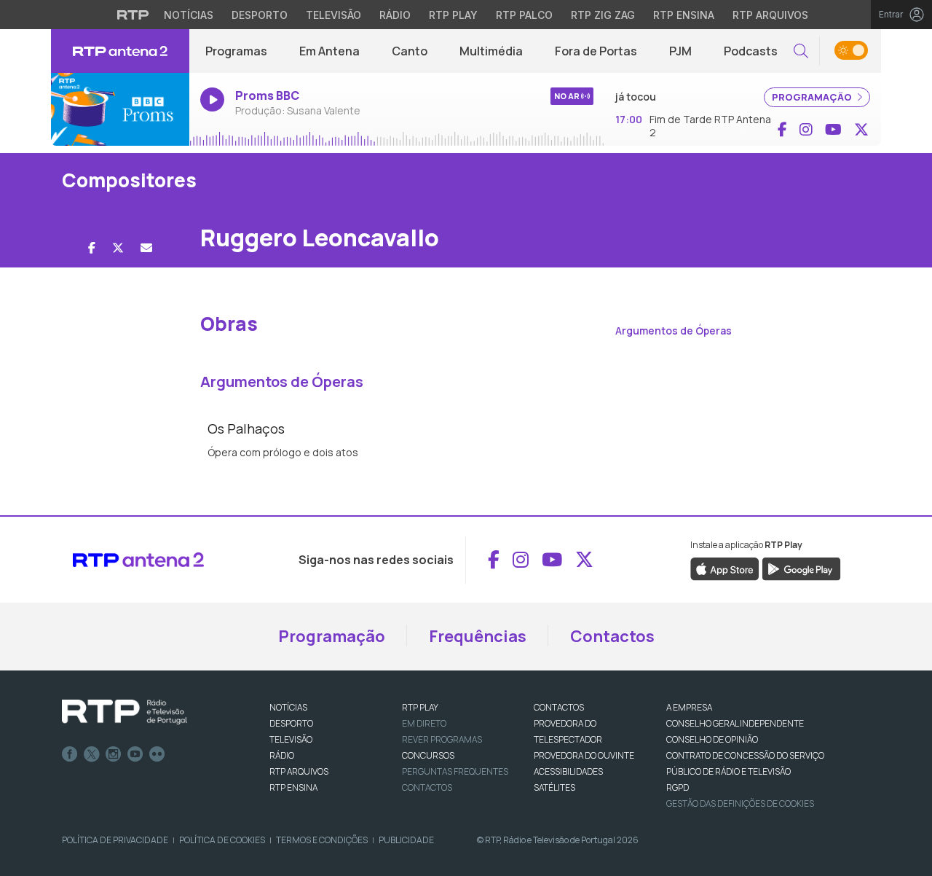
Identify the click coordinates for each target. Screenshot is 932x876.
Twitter (92, 754)
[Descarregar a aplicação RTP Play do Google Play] (801, 568)
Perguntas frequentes (455, 771)
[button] (801, 51)
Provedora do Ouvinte (584, 755)
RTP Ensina (683, 15)
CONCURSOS (428, 755)
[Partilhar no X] (118, 248)
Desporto (260, 15)
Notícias (188, 15)
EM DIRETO (424, 723)
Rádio (395, 15)
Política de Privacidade (115, 840)
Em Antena (329, 51)
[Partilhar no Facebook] (91, 248)
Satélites (554, 787)
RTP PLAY (420, 707)
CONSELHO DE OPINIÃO (712, 739)
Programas (236, 51)
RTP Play (453, 15)
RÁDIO (281, 755)
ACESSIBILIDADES (568, 771)
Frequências (477, 636)
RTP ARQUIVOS (298, 771)
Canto (409, 51)
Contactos (612, 636)
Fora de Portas (596, 51)
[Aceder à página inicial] (120, 51)
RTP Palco (524, 15)
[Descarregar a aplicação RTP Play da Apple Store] (724, 568)
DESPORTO (291, 723)
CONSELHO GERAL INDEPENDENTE (735, 723)
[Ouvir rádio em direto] (120, 109)
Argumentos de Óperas (673, 330)
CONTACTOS (559, 707)
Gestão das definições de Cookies (740, 803)
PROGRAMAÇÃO (813, 96)
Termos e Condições (322, 840)
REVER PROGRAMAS (442, 739)
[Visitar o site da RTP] (133, 14)
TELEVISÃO (290, 739)
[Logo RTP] (124, 712)
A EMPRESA (689, 707)
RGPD (677, 787)
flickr (157, 754)
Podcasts (751, 51)
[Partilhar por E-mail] (146, 248)
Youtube (135, 754)
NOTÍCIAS (288, 707)
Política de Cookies (222, 840)
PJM (680, 51)
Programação (331, 636)
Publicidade (406, 840)
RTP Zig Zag (603, 15)
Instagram (114, 754)
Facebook (70, 754)
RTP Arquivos (770, 15)
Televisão (333, 15)
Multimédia (491, 51)
